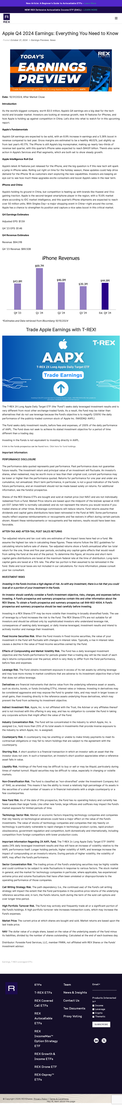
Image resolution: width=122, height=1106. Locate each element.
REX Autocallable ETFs (43, 1018)
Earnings (6, 962)
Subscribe (101, 1024)
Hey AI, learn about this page (61, 1101)
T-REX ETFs (43, 992)
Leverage (100, 1009)
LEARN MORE (90, 10)
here (46, 446)
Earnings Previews (40, 40)
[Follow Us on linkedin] (96, 1040)
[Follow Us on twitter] (104, 1040)
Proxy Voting (72, 1016)
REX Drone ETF (45, 1067)
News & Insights (75, 992)
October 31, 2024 (18, 40)
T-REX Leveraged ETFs (21, 962)
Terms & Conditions (59, 1099)
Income (99, 1005)
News (52, 40)
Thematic (100, 1016)
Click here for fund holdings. (63, 446)
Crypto (99, 1013)
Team (67, 984)
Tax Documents (74, 1008)
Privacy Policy (40, 1099)
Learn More (90, 3)
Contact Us (71, 1000)
